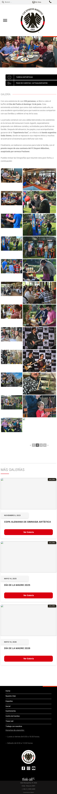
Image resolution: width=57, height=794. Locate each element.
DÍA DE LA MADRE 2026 (17, 648)
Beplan (32, 792)
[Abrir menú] (5, 20)
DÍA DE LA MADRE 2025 (17, 585)
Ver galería (28, 532)
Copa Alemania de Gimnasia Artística (27, 521)
